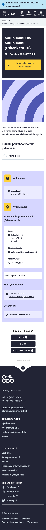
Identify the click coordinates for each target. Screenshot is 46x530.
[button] (23, 337)
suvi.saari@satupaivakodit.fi (21, 296)
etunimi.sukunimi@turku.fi (14, 411)
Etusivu (5, 21)
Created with (22, 360)
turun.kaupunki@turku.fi (13, 407)
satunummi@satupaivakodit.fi (24, 252)
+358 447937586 (18, 263)
